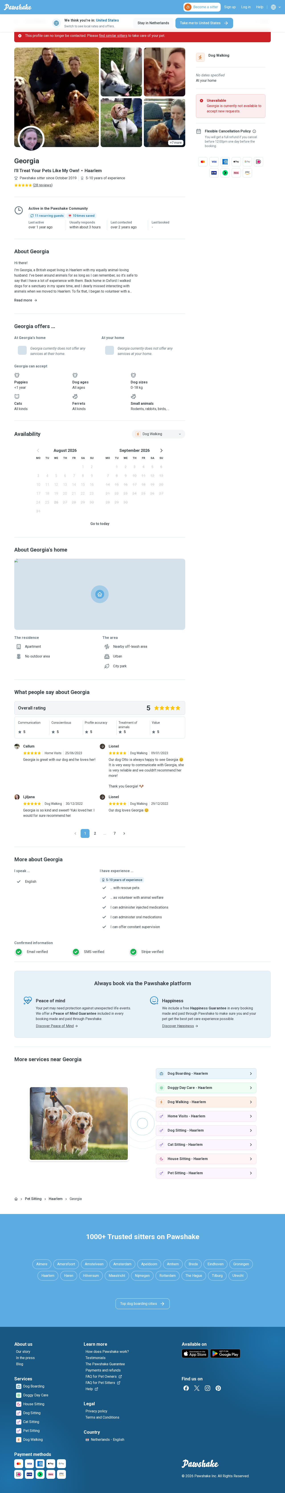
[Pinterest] (218, 1388)
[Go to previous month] (38, 450)
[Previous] (75, 833)
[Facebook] (186, 1388)
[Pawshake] (18, 7)
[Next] (124, 833)
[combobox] (158, 434)
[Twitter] (196, 1388)
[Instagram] (207, 1388)
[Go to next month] (161, 450)
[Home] (16, 1199)
